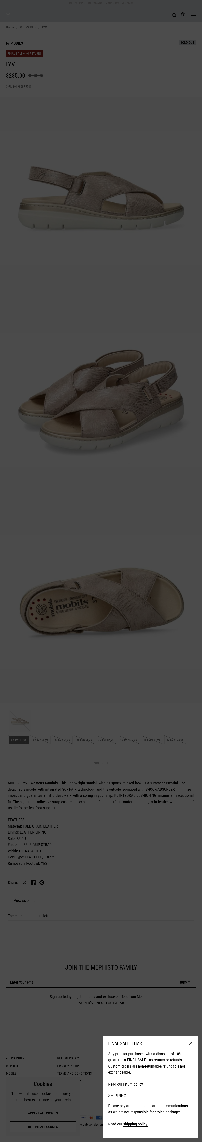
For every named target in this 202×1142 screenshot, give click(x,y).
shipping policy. (135, 1124)
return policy (133, 1084)
